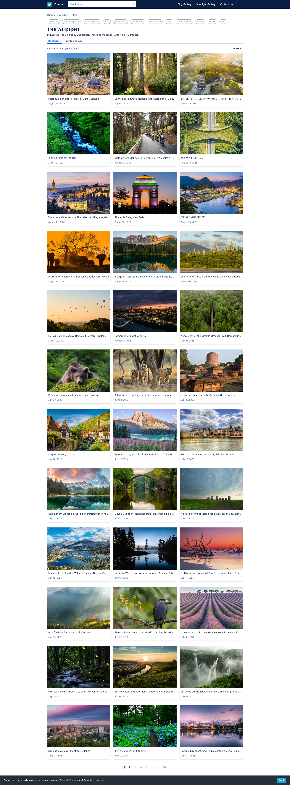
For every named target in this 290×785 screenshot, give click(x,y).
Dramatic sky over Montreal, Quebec (69, 750)
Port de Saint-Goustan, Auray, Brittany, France (207, 454)
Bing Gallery (184, 4)
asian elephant (92, 21)
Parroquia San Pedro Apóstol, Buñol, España (73, 98)
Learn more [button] (100, 780)
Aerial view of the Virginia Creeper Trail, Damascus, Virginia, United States (211, 335)
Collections (226, 4)
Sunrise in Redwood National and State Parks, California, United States (145, 98)
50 (164, 767)
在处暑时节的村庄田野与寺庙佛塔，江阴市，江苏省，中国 (211, 98)
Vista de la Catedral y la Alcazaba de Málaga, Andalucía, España (78, 217)
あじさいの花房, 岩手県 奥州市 (131, 750)
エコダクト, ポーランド (193, 157)
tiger (169, 21)
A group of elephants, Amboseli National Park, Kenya (78, 276)
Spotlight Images (74, 41)
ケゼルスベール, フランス (62, 454)
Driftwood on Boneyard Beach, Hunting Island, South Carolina (211, 573)
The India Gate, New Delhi (129, 217)
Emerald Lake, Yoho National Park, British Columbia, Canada (145, 454)
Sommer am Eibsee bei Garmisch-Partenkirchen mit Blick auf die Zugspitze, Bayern (78, 513)
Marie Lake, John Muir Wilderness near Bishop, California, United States (78, 573)
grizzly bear (138, 21)
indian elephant (71, 21)
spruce (200, 21)
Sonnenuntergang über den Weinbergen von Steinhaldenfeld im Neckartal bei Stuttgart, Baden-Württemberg (145, 691)
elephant (54, 21)
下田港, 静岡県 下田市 (193, 217)
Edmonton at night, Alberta (130, 335)
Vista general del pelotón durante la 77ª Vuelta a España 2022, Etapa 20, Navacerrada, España (145, 157)
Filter (238, 48)
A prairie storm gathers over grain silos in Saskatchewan (211, 513)
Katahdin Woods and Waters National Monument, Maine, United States (145, 573)
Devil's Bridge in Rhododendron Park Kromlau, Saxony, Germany (145, 513)
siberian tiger (184, 21)
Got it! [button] (281, 780)
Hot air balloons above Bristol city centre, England (77, 335)
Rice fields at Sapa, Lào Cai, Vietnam (69, 632)
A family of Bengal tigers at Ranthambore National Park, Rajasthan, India (145, 395)
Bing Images (54, 41)
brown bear (120, 21)
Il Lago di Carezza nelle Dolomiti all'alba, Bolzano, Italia (145, 276)
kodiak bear (155, 21)
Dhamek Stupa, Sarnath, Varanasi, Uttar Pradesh (208, 395)
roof (223, 21)
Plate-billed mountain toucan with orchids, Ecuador (144, 632)
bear (107, 21)
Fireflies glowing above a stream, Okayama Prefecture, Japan (78, 691)
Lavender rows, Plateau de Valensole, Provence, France (211, 632)
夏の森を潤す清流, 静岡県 (62, 157)
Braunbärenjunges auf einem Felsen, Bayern (73, 395)
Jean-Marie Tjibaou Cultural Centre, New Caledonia (210, 276)
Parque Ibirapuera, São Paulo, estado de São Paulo (210, 750)
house (212, 21)
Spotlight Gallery (205, 4)
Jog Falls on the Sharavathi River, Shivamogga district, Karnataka (211, 691)
